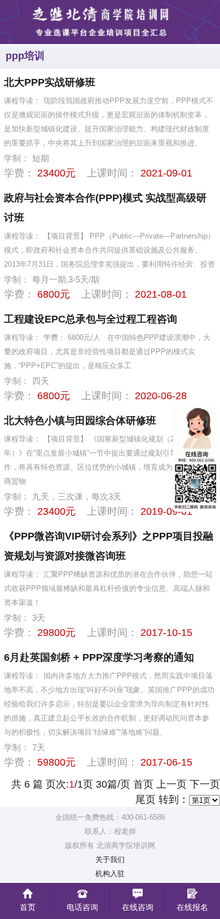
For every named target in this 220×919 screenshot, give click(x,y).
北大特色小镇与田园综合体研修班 (80, 420)
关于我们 (110, 860)
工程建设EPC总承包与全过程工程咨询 (90, 319)
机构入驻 (110, 874)
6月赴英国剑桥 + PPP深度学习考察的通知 (99, 657)
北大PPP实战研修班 (49, 82)
